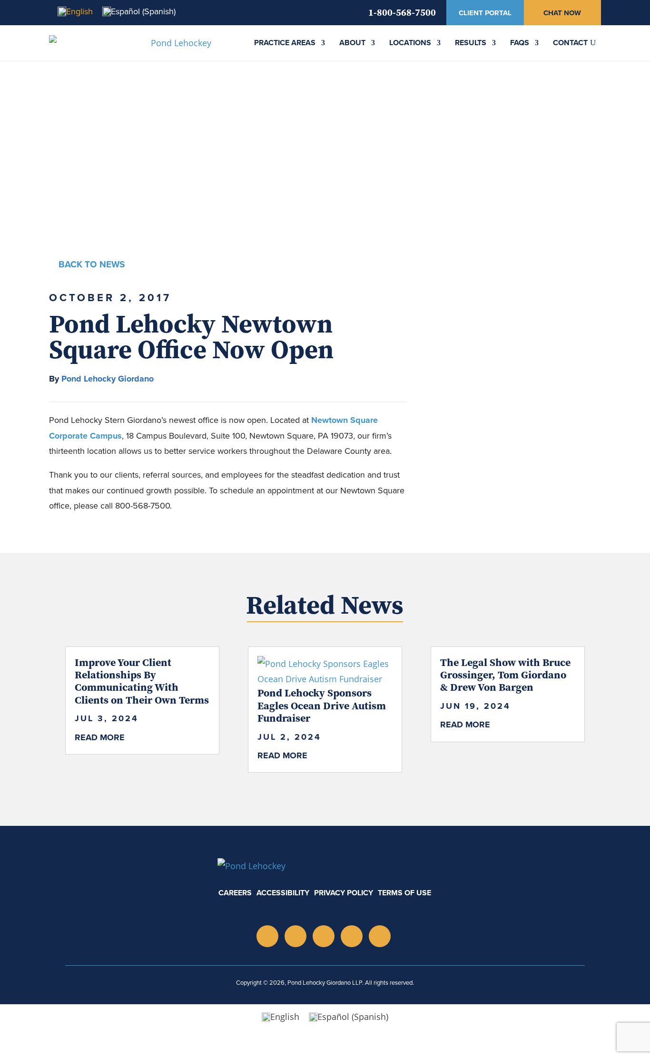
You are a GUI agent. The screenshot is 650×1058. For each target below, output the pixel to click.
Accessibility (282, 892)
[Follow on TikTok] (352, 936)
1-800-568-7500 (402, 12)
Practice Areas (284, 42)
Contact (570, 42)
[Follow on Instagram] (267, 936)
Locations (410, 42)
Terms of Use (404, 892)
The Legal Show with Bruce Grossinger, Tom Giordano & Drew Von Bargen (505, 675)
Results (470, 42)
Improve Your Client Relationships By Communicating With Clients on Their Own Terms (142, 681)
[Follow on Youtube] (324, 936)
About (352, 42)
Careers (235, 892)
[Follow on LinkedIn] (295, 936)
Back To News (92, 264)
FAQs (519, 42)
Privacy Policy (343, 892)
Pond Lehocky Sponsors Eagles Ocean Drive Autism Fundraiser (321, 705)
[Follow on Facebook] (380, 936)
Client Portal (485, 13)
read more (100, 737)
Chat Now (562, 13)
